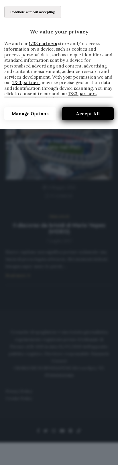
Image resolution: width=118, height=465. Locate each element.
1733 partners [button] (43, 43)
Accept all (88, 113)
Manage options (30, 113)
